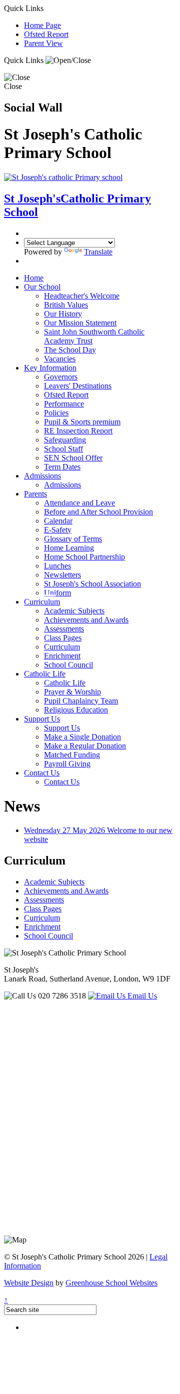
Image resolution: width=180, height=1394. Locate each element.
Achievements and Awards (86, 620)
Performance (64, 404)
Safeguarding (65, 440)
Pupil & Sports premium (82, 422)
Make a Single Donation (82, 736)
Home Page (42, 25)
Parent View (43, 43)
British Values (66, 304)
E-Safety (58, 530)
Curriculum (42, 602)
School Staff (63, 448)
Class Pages (63, 638)
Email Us (141, 996)
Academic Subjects (74, 610)
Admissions (42, 476)
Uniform (57, 592)
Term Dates (62, 466)
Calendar (58, 520)
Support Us (42, 718)
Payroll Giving (67, 764)
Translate (98, 252)
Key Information (50, 368)
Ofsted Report (46, 34)
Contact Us (42, 772)
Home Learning (69, 548)
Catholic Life (45, 674)
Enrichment (62, 656)
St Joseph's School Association (92, 584)
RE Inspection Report (78, 430)
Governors (61, 376)
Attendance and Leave (79, 502)
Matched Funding (72, 754)
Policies (56, 412)
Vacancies (60, 358)
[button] (68, 60)
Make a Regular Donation (85, 746)
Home (34, 278)
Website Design (29, 1282)
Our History (63, 314)
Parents (35, 494)
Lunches (57, 566)
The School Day (70, 350)
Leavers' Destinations (78, 386)
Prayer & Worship (72, 692)
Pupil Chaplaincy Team (81, 700)
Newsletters (62, 574)
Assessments (64, 628)
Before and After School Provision (98, 512)
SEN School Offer (73, 458)
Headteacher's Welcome (82, 296)
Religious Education (76, 710)
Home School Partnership (84, 556)
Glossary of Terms (73, 538)
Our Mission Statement (80, 322)
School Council (68, 664)
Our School (42, 286)
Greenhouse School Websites (112, 1282)
